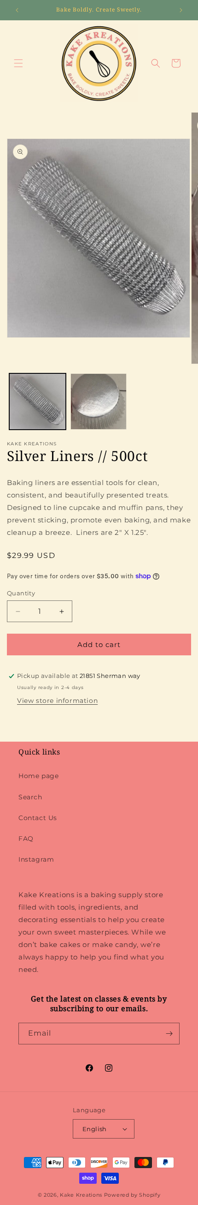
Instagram (36, 859)
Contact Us (37, 818)
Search (30, 797)
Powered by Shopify (132, 1195)
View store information (57, 700)
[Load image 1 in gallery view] (37, 401)
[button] (18, 63)
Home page (38, 776)
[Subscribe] (169, 1033)
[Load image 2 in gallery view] (98, 401)
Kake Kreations (81, 1195)
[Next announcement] (181, 10)
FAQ (26, 838)
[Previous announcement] (17, 10)
